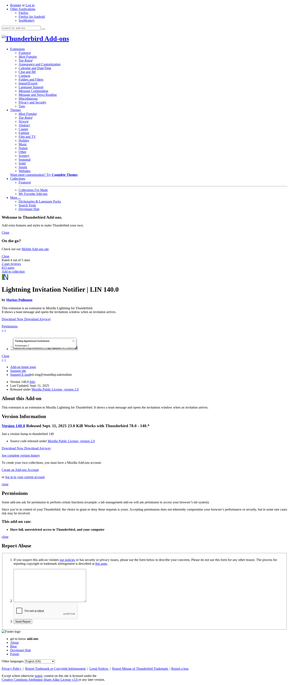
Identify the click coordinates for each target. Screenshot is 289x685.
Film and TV (27, 136)
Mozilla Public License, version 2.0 (55, 389)
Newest (23, 121)
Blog (13, 646)
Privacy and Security (32, 102)
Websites (24, 171)
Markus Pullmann (19, 300)
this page (101, 563)
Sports (23, 167)
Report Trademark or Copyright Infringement (55, 668)
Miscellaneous (28, 98)
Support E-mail (20, 374)
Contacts (24, 75)
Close (5, 232)
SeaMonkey (27, 20)
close (5, 484)
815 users (8, 267)
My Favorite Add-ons (33, 194)
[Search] (43, 29)
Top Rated (25, 60)
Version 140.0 (13, 426)
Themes (15, 110)
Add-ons (56, 38)
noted (38, 676)
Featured (25, 53)
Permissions (10, 326)
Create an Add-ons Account (20, 470)
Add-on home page (23, 367)
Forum (14, 654)
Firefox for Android (32, 16)
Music (23, 144)
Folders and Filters (31, 79)
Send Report (22, 621)
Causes (23, 129)
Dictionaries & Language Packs (40, 201)
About (14, 642)
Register (15, 5)
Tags (22, 106)
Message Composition (33, 91)
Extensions (17, 49)
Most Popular (28, 56)
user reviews (11, 264)
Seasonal (24, 159)
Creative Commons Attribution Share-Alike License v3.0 (40, 679)
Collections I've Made (33, 190)
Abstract (24, 125)
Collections (17, 178)
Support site (18, 371)
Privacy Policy (12, 668)
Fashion (24, 133)
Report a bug (180, 668)
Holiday (24, 140)
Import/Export (28, 83)
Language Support (31, 87)
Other (22, 152)
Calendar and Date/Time (35, 68)
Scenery (24, 155)
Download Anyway (37, 319)
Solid (22, 163)
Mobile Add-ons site (35, 249)
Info (32, 382)
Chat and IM (27, 72)
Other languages (12, 661)
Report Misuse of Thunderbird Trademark (140, 668)
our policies (67, 560)
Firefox (23, 13)
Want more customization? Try (44, 175)
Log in (30, 5)
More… (15, 197)
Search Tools (27, 205)
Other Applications (22, 9)
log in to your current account (25, 477)
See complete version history (21, 455)
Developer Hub (29, 209)
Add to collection (13, 271)
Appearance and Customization (40, 64)
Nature (23, 148)
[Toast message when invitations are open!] (44, 349)
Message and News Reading (38, 95)
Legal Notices (99, 668)
